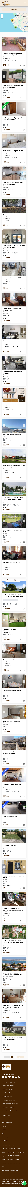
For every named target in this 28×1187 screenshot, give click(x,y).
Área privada (5, 1140)
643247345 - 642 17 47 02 (13, 1156)
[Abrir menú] (25, 3)
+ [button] (2, 15)
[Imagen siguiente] (24, 44)
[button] (25, 35)
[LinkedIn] (16, 1077)
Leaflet (26, 31)
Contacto (4, 1129)
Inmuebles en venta (7, 1122)
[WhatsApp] (9, 1077)
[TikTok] (13, 1077)
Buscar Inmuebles (6, 1119)
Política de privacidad (15, 1181)
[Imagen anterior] (4, 44)
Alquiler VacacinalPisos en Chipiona (11, 1111)
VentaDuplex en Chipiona (8, 1100)
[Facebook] (3, 1077)
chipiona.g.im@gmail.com (11, 1170)
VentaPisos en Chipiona (8, 1085)
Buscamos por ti (6, 1137)
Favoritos (4, 1133)
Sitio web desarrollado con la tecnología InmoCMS (12, 1183)
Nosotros (4, 1126)
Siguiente (20, 1057)
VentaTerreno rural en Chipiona (10, 1103)
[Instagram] (6, 1077)
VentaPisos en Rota (7, 1096)
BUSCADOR (14, 9)
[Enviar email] (19, 1077)
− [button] (2, 17)
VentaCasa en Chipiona (8, 1089)
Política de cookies (6, 1181)
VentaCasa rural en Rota (8, 1107)
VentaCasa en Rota (7, 1093)
